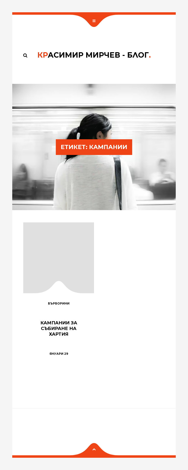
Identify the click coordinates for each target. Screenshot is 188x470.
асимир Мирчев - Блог (94, 55)
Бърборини (59, 303)
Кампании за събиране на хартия (58, 328)
